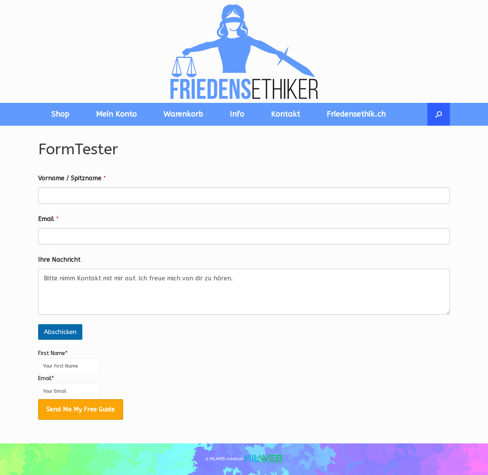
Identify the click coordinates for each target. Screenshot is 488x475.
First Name (52, 353)
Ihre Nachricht (59, 259)
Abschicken (60, 332)
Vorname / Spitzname (72, 178)
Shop (60, 114)
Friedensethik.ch (356, 114)
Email (48, 218)
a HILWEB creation (224, 459)
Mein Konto (116, 114)
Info (237, 114)
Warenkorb (183, 114)
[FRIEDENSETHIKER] (244, 51)
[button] (438, 114)
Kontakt (285, 114)
